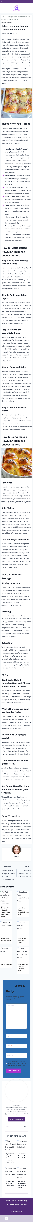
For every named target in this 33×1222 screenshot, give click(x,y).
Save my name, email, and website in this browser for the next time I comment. (17, 1063)
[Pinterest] (1, 1)
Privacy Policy (22, 1201)
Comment (11, 1006)
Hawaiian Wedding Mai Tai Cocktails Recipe (25, 872)
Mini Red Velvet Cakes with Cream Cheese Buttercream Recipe (5, 912)
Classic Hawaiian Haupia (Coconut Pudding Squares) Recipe (8, 873)
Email (9, 1046)
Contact (23, 1204)
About (8, 1201)
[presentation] (10, 1145)
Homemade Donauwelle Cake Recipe (22, 1156)
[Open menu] (29, 8)
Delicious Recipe (6, 964)
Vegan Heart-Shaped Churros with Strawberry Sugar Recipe (10, 1158)
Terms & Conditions (13, 1204)
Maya (4, 33)
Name (10, 1036)
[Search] (25, 1126)
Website (10, 1055)
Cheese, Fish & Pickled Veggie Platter (10, 1183)
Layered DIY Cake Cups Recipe (22, 940)
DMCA (14, 1201)
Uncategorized (6, 23)
